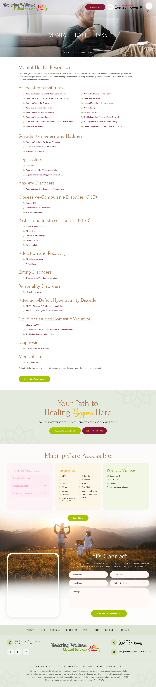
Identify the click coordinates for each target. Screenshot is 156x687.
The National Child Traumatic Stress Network (101, 117)
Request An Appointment (34, 379)
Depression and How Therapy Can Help (41, 170)
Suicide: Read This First (35, 151)
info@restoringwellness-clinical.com (135, 651)
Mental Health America (35, 126)
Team (42, 630)
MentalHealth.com (33, 292)
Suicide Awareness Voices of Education (41, 147)
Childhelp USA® (32, 325)
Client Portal (95, 7)
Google (18, 651)
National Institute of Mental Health (97, 94)
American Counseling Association (39, 103)
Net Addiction (31, 264)
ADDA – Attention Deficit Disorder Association (44, 306)
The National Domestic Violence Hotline (41, 334)
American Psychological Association (40, 112)
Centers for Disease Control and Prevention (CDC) (103, 126)
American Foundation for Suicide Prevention (43, 142)
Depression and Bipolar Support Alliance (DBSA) (44, 175)
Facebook (10, 651)
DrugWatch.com (32, 362)
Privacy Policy (113, 667)
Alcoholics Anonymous (34, 259)
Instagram (26, 651)
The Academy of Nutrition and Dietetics (41, 278)
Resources (72, 630)
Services (55, 630)
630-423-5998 (126, 8)
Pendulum (30, 165)
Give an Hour (31, 231)
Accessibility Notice (93, 667)
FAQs (85, 630)
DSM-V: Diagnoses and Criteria (38, 348)
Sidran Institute (32, 245)
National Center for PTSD (36, 226)
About (30, 630)
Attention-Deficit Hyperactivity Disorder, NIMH (44, 311)
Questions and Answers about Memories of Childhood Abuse (49, 329)
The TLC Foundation (34, 212)
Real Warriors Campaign (35, 236)
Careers (109, 630)
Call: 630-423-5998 (94, 431)
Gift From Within (32, 240)
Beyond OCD (31, 203)
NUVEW (38, 667)
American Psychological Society (38, 117)
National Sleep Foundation (94, 108)
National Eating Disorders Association (98, 103)
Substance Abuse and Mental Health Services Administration (49, 122)
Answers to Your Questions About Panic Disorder (45, 189)
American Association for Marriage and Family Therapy (47, 98)
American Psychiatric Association (39, 108)
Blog (96, 630)
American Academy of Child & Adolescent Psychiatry (46, 94)
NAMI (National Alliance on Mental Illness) (100, 122)
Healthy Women (90, 112)
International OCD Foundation (38, 208)
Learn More (78, 518)
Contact (124, 630)
